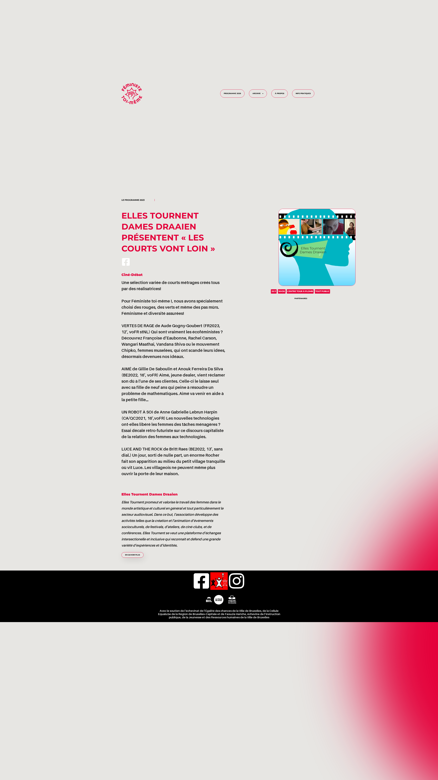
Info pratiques (303, 93)
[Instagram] (236, 581)
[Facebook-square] (125, 261)
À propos (279, 93)
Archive (257, 93)
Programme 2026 (232, 93)
